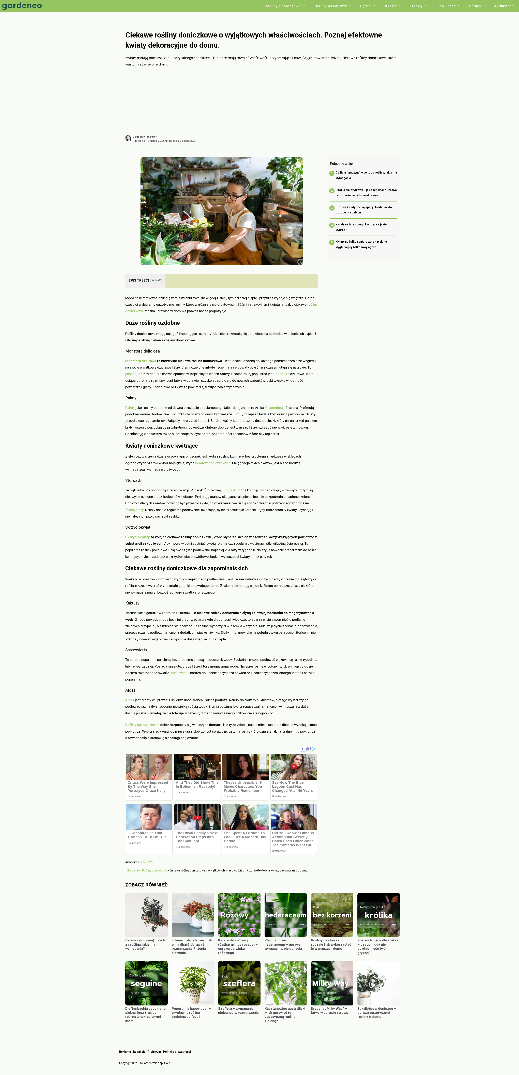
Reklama (125, 1051)
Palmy (130, 408)
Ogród (365, 6)
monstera (282, 374)
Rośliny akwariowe (330, 6)
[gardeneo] (23, 6)
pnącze (130, 374)
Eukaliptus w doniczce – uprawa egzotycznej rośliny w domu (376, 1012)
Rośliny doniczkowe (283, 6)
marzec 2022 (145, 862)
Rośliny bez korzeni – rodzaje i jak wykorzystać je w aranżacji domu (331, 944)
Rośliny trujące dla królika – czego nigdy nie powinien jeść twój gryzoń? (377, 946)
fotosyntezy (134, 510)
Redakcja (139, 1051)
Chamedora (274, 408)
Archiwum (154, 1051)
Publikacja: (148, 140)
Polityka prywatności (177, 1051)
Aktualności (504, 6)
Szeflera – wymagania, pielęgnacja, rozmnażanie (238, 1010)
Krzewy (416, 6)
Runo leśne (445, 6)
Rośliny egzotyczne (140, 725)
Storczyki (229, 490)
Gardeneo (133, 870)
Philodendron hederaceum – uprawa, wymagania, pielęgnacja (283, 944)
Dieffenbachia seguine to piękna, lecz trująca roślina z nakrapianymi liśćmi (145, 1014)
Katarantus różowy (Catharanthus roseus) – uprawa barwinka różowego (238, 946)
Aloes (129, 700)
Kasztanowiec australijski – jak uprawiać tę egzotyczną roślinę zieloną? (285, 1014)
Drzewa (390, 6)
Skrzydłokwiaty (137, 537)
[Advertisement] (262, 101)
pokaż (156, 280)
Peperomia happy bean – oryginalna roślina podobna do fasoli (191, 1012)
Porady (475, 6)
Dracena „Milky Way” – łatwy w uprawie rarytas (330, 1010)
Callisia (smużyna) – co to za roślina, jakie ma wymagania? (145, 944)
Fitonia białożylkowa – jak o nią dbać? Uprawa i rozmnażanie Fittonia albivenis (192, 946)
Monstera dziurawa (140, 361)
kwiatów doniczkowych (213, 463)
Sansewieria (180, 673)
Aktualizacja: (180, 140)
